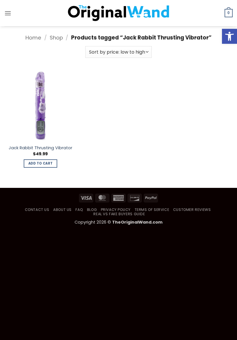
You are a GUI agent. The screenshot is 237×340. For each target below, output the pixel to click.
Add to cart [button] (40, 163)
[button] (229, 36)
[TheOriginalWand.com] (118, 13)
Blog (92, 209)
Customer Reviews (192, 209)
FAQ (79, 209)
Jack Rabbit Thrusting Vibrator (40, 148)
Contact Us (37, 209)
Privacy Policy (116, 209)
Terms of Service (152, 209)
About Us (62, 209)
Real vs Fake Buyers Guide (119, 213)
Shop (56, 37)
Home (33, 37)
